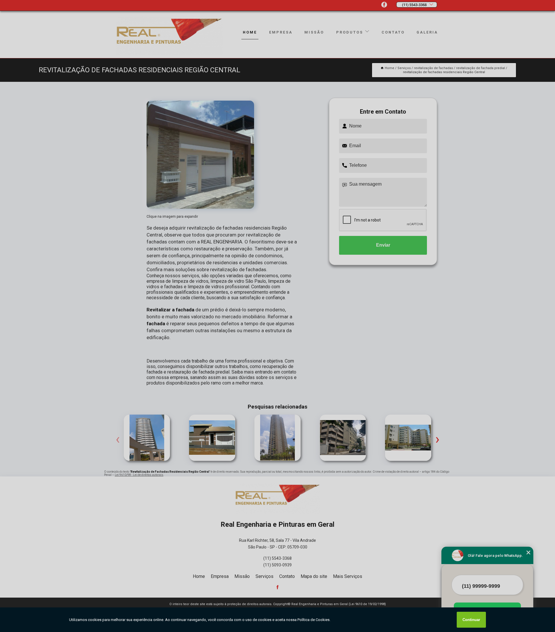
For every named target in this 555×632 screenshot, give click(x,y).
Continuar (471, 620)
